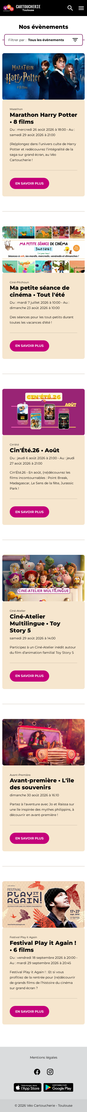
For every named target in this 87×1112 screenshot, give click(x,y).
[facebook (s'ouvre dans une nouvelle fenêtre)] (37, 1072)
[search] (70, 8)
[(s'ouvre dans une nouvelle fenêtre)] (28, 1087)
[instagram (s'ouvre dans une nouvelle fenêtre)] (50, 1072)
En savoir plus (29, 183)
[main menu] (81, 8)
